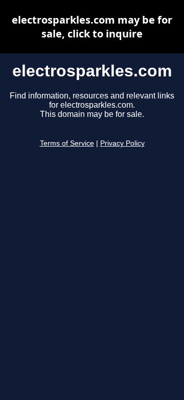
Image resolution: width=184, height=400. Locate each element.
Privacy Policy (122, 143)
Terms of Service (67, 143)
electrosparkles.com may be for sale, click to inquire (92, 27)
